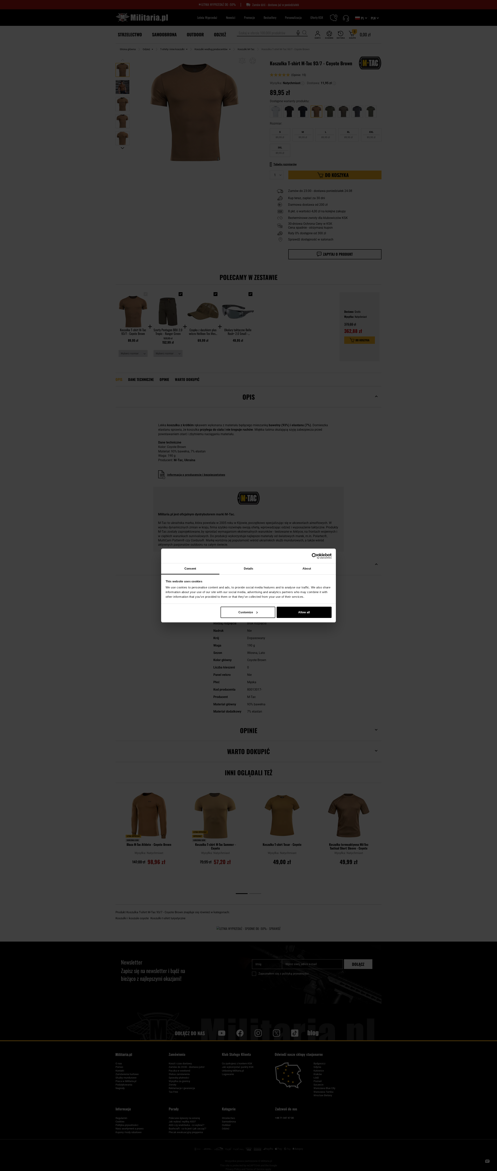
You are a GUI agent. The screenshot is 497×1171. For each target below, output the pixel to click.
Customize (245, 612)
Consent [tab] (190, 568)
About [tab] (306, 568)
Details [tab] (248, 568)
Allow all (304, 612)
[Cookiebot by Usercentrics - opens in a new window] (315, 556)
